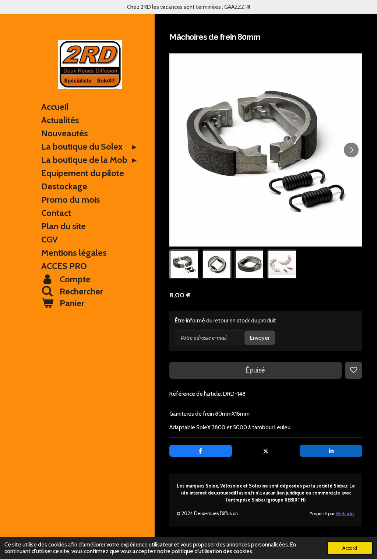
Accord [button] (349, 548)
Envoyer (259, 338)
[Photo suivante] (351, 150)
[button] (184, 264)
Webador (345, 513)
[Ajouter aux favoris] (353, 370)
